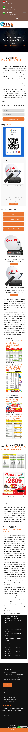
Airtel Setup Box (14, 219)
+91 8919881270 (11, 14)
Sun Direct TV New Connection (11, 701)
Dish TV (14, 214)
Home (14, 43)
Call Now (14, 264)
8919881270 (6, 715)
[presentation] (4, 177)
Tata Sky (14, 224)
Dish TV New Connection (10, 697)
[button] (24, 10)
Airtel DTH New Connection (10, 695)
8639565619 (6, 712)
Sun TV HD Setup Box (14, 228)
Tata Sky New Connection (10, 699)
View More (13, 204)
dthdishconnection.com (11, 727)
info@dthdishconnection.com (15, 3)
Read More (7, 685)
